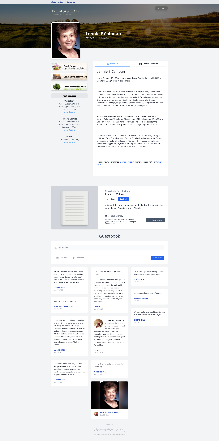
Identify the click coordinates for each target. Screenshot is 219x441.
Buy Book (123, 199)
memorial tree (126, 162)
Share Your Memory (155, 220)
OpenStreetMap (112, 435)
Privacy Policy (103, 431)
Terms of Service (115, 431)
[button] (109, 395)
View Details (69, 112)
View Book (111, 199)
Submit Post (157, 258)
